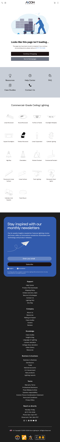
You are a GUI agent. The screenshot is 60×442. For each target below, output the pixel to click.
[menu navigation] (57, 2)
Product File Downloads (30, 288)
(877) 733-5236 (40, 48)
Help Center (30, 80)
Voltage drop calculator (30, 345)
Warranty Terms (30, 385)
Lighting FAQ (30, 300)
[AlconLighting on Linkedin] (36, 420)
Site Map (30, 303)
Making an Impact (30, 318)
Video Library (30, 347)
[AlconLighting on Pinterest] (28, 420)
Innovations (22, 268)
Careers (30, 323)
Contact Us (30, 90)
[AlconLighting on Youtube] (33, 420)
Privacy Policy (30, 400)
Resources (10, 80)
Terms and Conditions (30, 397)
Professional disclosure (30, 387)
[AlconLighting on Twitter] (26, 420)
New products (30, 373)
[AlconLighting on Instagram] (24, 421)
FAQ (50, 80)
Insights (11, 268)
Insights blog (30, 337)
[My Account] (5, 2)
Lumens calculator (30, 342)
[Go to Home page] (30, 2)
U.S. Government (30, 370)
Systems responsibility (30, 392)
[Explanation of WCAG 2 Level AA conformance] (40, 437)
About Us (30, 313)
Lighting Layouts (30, 375)
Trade (30, 365)
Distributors (30, 363)
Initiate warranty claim (30, 293)
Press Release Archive (30, 390)
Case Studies (10, 90)
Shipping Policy (30, 290)
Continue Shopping (30, 54)
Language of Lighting (30, 340)
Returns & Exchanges (30, 295)
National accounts (30, 368)
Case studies (30, 320)
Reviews (30, 325)
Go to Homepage (30, 59)
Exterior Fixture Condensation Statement (30, 395)
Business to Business (30, 360)
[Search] (2, 2)
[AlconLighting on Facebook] (31, 420)
